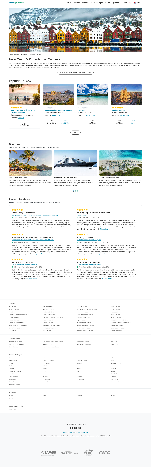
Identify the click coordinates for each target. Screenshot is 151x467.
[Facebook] (71, 429)
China (113, 361)
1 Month (113, 396)
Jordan (113, 371)
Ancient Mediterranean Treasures (58, 110)
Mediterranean (118, 110)
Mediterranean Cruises (16, 323)
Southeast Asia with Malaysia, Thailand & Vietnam (23, 111)
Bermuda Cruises (116, 312)
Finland (11, 369)
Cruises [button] (77, 3)
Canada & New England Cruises (19, 315)
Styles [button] (107, 3)
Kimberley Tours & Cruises (119, 320)
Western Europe (14, 385)
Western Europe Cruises (85, 331)
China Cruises (115, 315)
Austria (79, 358)
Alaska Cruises (14, 309)
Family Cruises (115, 342)
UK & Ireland (115, 382)
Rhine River (12, 379)
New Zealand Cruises (84, 323)
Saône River (81, 379)
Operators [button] (116, 3)
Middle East (46, 374)
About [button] (124, 3)
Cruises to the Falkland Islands (53, 317)
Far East (81, 110)
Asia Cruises (13, 312)
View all (75, 132)
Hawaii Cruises (14, 320)
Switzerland (81, 382)
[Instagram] (79, 429)
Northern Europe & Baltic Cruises (121, 323)
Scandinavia (115, 379)
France (45, 369)
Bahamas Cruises (83, 312)
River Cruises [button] (87, 3)
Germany (114, 369)
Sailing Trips (115, 344)
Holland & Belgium (15, 371)
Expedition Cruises (83, 342)
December (12, 409)
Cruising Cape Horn (83, 317)
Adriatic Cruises (48, 307)
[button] (73, 191)
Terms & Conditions (81, 432)
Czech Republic (48, 363)
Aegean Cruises (82, 307)
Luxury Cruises (47, 344)
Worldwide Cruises (117, 331)
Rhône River (47, 379)
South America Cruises (16, 328)
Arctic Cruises (115, 309)
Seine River (12, 382)
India (44, 371)
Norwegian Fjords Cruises (85, 325)
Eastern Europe (116, 363)
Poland (45, 377)
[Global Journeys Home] (16, 3)
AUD (138, 3)
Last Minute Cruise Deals (51, 347)
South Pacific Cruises (84, 328)
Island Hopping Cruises (16, 344)
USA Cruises (47, 331)
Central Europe (82, 361)
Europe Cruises (116, 317)
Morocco (80, 374)
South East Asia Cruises (50, 328)
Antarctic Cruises (48, 309)
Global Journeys (68, 432)
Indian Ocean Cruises (50, 320)
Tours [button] (69, 3)
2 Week (79, 396)
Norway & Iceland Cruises (51, 325)
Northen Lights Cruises (84, 344)
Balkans (113, 358)
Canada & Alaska (49, 361)
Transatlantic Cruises (118, 328)
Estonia (45, 366)
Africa (11, 358)
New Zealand (13, 377)
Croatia (11, 363)
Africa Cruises (115, 307)
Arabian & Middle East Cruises (87, 309)
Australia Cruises (48, 312)
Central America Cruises (85, 315)
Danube (79, 363)
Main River (12, 374)
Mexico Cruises (48, 323)
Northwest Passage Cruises (18, 325)
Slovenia (46, 382)
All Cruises (12, 307)
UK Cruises (12, 331)
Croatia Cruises (14, 317)
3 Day (11, 398)
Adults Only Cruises (15, 342)
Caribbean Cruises (49, 315)
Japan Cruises (81, 320)
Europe (79, 366)
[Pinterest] (75, 429)
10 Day (45, 396)
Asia (44, 358)
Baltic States (13, 361)
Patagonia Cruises (117, 325)
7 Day (11, 396)
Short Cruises (13, 347)
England (11, 366)
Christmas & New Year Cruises (53, 342)
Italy (78, 371)
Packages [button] (98, 3)
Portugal (79, 377)
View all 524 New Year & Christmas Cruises (75, 73)
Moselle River (115, 374)
